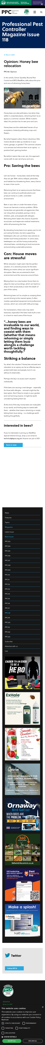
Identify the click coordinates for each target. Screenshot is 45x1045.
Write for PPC (8, 1004)
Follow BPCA (12, 968)
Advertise (6, 1001)
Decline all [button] (32, 1041)
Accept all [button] (12, 1041)
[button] (22, 1036)
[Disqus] (22, 476)
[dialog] (22, 1025)
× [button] (42, 1007)
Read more (5, 1020)
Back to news (11, 445)
